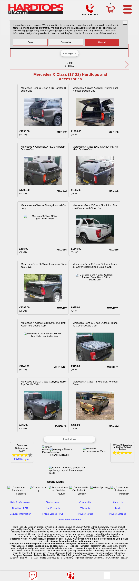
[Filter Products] (107, 575)
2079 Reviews (21, 459)
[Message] (33, 576)
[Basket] (110, 12)
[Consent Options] (70, 575)
